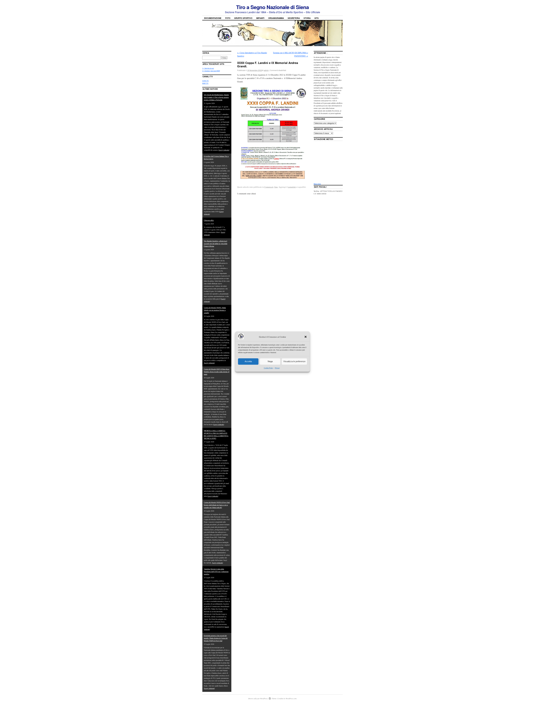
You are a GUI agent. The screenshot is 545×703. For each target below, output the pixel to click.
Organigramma (276, 18)
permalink (292, 187)
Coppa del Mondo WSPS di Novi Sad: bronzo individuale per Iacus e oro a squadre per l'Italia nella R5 (217, 505)
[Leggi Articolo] (223, 150)
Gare (276, 187)
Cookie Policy (268, 368)
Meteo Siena (317, 184)
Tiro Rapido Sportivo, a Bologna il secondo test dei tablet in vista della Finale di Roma (215, 243)
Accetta (248, 361)
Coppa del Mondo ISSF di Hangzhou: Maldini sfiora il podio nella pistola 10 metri (216, 371)
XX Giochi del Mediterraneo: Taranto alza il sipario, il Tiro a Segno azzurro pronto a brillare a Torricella (216, 97)
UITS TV (205, 81)
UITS (316, 18)
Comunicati (268, 187)
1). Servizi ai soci (208, 68)
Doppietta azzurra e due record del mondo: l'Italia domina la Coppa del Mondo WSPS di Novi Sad (216, 638)
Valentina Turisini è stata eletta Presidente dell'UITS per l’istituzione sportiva (216, 571)
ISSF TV (205, 83)
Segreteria (294, 18)
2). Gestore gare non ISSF (211, 71)
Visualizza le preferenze (294, 361)
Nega (270, 361)
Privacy (277, 368)
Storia (307, 18)
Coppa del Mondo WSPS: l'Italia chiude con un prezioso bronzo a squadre (215, 310)
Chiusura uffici (209, 220)
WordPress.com (291, 698)
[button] (305, 336)
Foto (227, 18)
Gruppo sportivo (243, 18)
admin (266, 70)
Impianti (260, 18)
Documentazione (212, 18)
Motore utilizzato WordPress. (258, 698)
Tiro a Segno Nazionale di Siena (272, 7)
